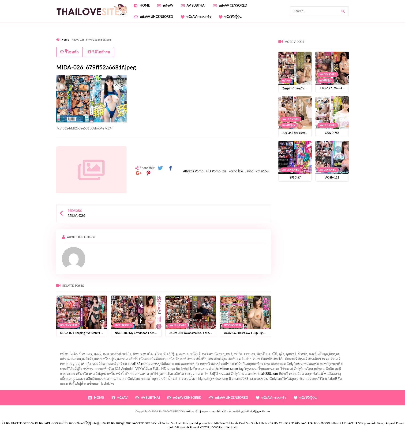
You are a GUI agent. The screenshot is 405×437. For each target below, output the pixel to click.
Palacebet (139, 36)
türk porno (200, 423)
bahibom (175, 36)
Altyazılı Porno (193, 171)
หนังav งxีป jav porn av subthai (205, 411)
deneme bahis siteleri (301, 36)
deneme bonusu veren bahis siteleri (201, 41)
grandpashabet (226, 46)
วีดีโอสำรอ (100, 52)
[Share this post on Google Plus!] (138, 173)
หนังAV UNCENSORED (156, 17)
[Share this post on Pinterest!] (148, 173)
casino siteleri (329, 36)
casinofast (157, 36)
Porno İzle (236, 171)
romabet (190, 46)
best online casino (281, 41)
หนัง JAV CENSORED (281, 423)
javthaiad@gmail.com (257, 411)
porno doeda (90, 36)
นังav (222, 423)
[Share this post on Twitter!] (160, 168)
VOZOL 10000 (209, 427)
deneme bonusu (89, 41)
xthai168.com (137, 364)
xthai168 (262, 171)
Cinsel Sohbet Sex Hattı (167, 423)
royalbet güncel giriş (114, 36)
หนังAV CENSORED (233, 5)
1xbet (374, 41)
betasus (61, 46)
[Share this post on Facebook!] (170, 168)
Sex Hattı (213, 423)
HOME (145, 5)
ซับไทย (286, 81)
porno (60, 36)
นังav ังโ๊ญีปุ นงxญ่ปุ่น (89, 423)
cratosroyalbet (126, 46)
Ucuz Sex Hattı (228, 427)
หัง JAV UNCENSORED (16, 423)
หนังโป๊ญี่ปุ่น (233, 17)
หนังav (168, 5)
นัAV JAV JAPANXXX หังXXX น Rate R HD (320, 423)
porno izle (73, 36)
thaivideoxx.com (226, 369)
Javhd (249, 171)
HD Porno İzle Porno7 (185, 427)
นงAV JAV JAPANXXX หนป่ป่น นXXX (53, 423)
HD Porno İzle (216, 171)
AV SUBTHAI (196, 5)
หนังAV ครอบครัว (198, 17)
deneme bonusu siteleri (359, 36)
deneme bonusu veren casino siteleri (256, 36)
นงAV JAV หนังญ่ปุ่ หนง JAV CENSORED (128, 423)
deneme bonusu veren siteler (205, 36)
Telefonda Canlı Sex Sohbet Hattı (246, 423)
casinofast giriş (169, 46)
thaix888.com (268, 374)
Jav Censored (68, 325)
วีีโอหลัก (71, 52)
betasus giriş (390, 41)
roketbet (206, 46)
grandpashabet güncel (256, 46)
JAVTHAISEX (355, 423)
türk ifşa (188, 423)
